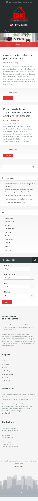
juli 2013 (7, 243)
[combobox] (19, 269)
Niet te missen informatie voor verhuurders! (18, 195)
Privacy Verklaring (19, 466)
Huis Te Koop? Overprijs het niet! (15, 202)
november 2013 (9, 239)
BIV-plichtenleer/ (7, 413)
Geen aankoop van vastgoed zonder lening (18, 199)
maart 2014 (8, 236)
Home (5, 361)
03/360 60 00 (21, 25)
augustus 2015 (9, 221)
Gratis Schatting (9, 381)
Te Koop (6, 364)
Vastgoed (17, 63)
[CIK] (19, 12)
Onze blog (7, 371)
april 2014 (8, 232)
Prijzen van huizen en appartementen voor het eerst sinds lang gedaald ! (17, 112)
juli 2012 (7, 246)
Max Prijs (7, 292)
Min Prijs (7, 283)
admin (15, 92)
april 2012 (8, 250)
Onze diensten (8, 374)
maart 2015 (8, 225)
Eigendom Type (9, 274)
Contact (6, 377)
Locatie (6, 265)
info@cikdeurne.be (25, 2)
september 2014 (10, 228)
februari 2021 (9, 218)
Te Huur (6, 367)
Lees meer (8, 98)
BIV (6, 411)
